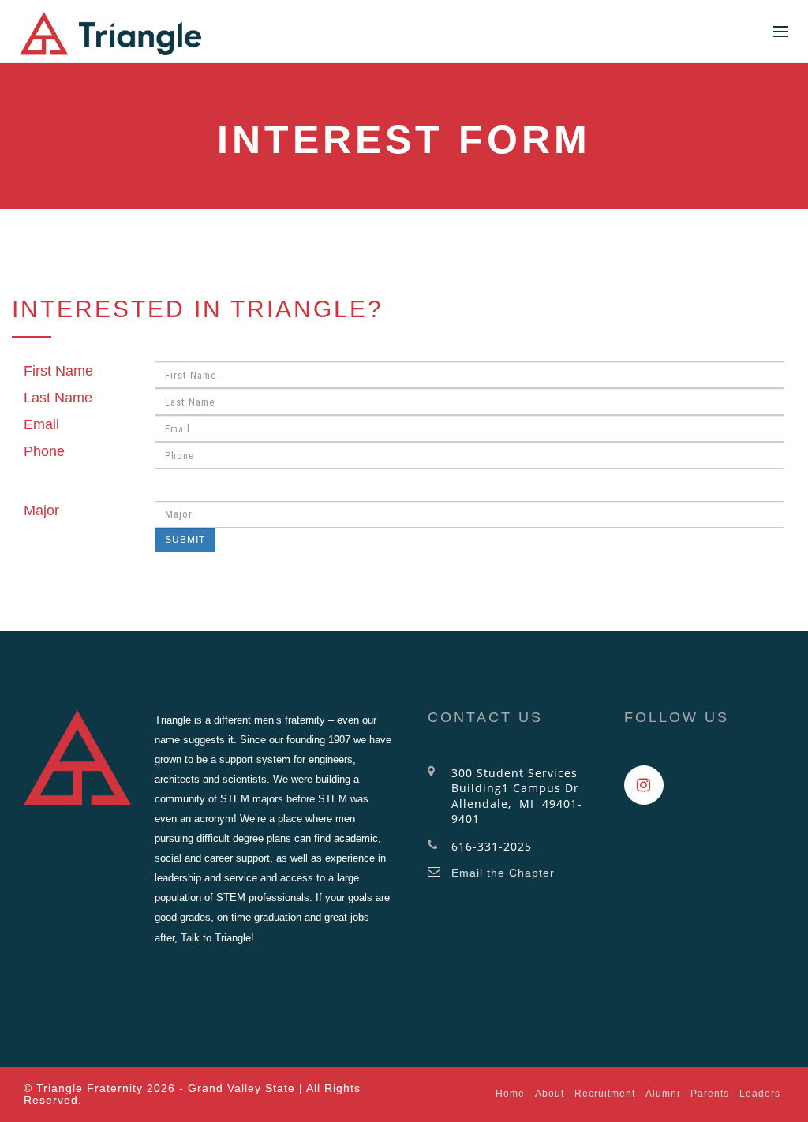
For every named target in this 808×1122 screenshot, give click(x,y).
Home (510, 1093)
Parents (709, 1093)
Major (41, 510)
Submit (185, 539)
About (549, 1093)
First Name (58, 371)
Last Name (58, 398)
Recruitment (604, 1093)
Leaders (759, 1093)
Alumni (662, 1093)
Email (41, 424)
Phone (44, 451)
